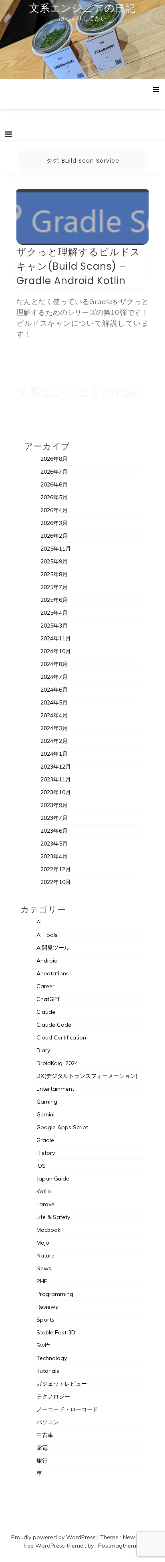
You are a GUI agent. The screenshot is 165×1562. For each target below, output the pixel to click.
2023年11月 (55, 779)
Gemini (45, 1114)
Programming (54, 1294)
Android (47, 960)
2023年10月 (55, 792)
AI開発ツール (53, 947)
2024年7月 (54, 676)
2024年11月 (55, 638)
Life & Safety (53, 1217)
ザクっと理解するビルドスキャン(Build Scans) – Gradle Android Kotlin (78, 266)
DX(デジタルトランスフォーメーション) (86, 1076)
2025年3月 (54, 625)
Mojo (42, 1242)
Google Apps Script (62, 1127)
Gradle (45, 1140)
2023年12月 (55, 766)
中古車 (44, 1435)
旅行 (42, 1460)
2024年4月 (54, 715)
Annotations (52, 973)
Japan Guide (52, 1178)
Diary (43, 1050)
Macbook (48, 1229)
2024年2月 (54, 741)
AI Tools (47, 934)
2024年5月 (54, 702)
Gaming (46, 1101)
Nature (45, 1255)
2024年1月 (54, 753)
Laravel (46, 1204)
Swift (43, 1345)
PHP (42, 1281)
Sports (45, 1319)
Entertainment (55, 1088)
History (45, 1152)
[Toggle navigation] (8, 134)
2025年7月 (54, 587)
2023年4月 (54, 856)
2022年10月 (55, 882)
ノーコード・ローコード (67, 1409)
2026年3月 (54, 523)
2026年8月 (54, 458)
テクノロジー (53, 1396)
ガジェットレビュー (61, 1383)
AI (39, 922)
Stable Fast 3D (55, 1332)
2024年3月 (54, 728)
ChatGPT (48, 999)
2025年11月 (55, 548)
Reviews (47, 1306)
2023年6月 (54, 830)
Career (45, 986)
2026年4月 (54, 510)
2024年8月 (54, 664)
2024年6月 (54, 689)
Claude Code (53, 1024)
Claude (45, 1011)
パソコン (47, 1422)
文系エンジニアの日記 (82, 8)
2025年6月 (54, 599)
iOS (41, 1165)
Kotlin (43, 1191)
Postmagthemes (120, 1545)
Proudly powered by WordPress (54, 1537)
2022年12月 (55, 869)
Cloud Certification (61, 1037)
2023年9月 (54, 805)
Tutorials (47, 1370)
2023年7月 (54, 817)
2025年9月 (54, 561)
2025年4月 (54, 612)
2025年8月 (54, 574)
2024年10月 (55, 651)
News (43, 1268)
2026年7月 (54, 471)
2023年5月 (54, 843)
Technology (51, 1358)
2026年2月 (54, 535)
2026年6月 (54, 484)
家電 (42, 1447)
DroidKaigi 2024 (57, 1063)
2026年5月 (54, 497)
